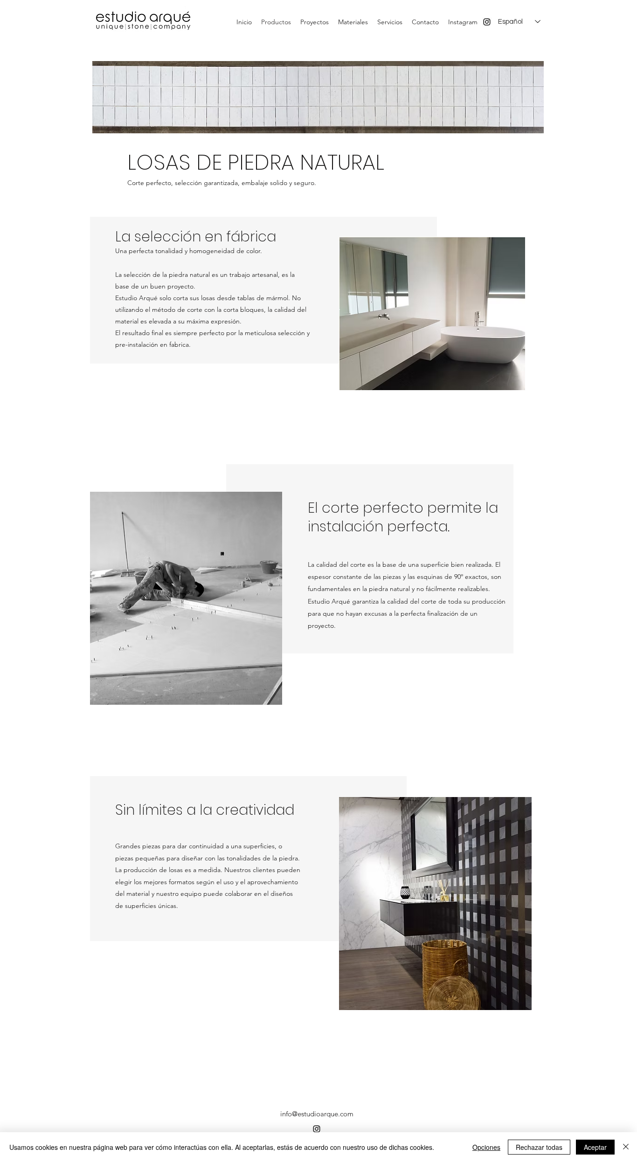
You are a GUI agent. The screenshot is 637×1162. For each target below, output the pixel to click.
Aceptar (595, 1147)
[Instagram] (487, 22)
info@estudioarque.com (316, 1113)
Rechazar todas (539, 1147)
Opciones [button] (486, 1147)
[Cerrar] (625, 1147)
